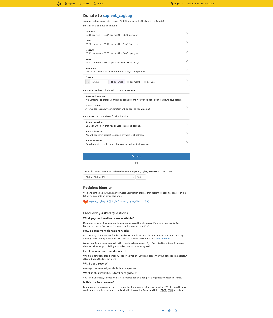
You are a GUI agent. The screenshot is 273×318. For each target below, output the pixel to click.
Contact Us (110, 310)
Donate (136, 156)
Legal (130, 310)
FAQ (122, 310)
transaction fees (162, 238)
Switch (140, 177)
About (99, 310)
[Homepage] (59, 3)
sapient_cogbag (117, 15)
